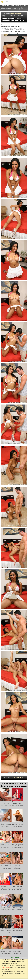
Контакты (15, 957)
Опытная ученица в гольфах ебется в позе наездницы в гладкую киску (17, 847)
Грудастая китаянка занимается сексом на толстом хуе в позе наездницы (5, 868)
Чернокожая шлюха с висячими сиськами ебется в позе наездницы (6, 804)
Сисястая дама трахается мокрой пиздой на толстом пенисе (17, 889)
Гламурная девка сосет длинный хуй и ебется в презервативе (17, 910)
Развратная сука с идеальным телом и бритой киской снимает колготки (17, 825)
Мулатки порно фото (16, 13)
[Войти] (7, 2)
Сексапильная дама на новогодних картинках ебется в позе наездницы (17, 804)
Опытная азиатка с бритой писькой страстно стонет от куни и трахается (17, 931)
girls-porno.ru (6, 967)
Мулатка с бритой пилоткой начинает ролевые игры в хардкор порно (5, 847)
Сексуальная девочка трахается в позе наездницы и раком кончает (6, 952)
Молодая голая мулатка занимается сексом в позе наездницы (17, 952)
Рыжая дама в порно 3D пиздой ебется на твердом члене (6, 931)
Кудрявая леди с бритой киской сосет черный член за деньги (5, 889)
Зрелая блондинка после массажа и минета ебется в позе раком (6, 825)
